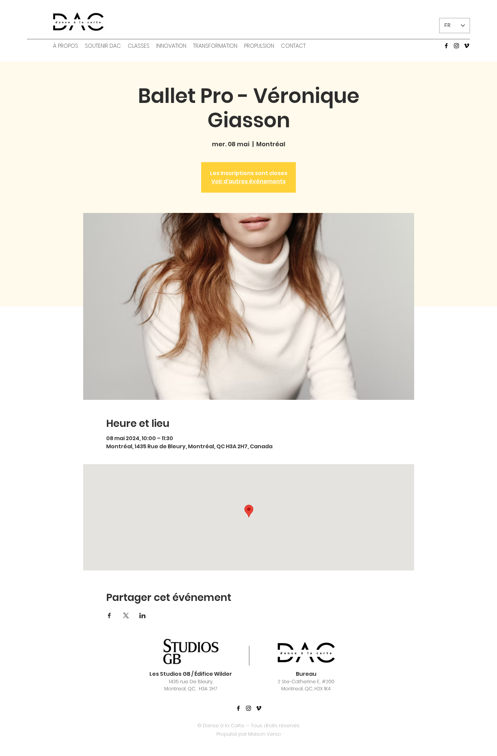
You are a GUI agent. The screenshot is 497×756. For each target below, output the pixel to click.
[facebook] (446, 45)
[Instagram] (456, 45)
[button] (65, 46)
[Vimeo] (466, 45)
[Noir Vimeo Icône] (258, 708)
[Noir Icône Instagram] (248, 708)
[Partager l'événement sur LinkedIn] (142, 615)
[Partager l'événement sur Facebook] (109, 615)
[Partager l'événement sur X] (126, 615)
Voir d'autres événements (248, 181)
